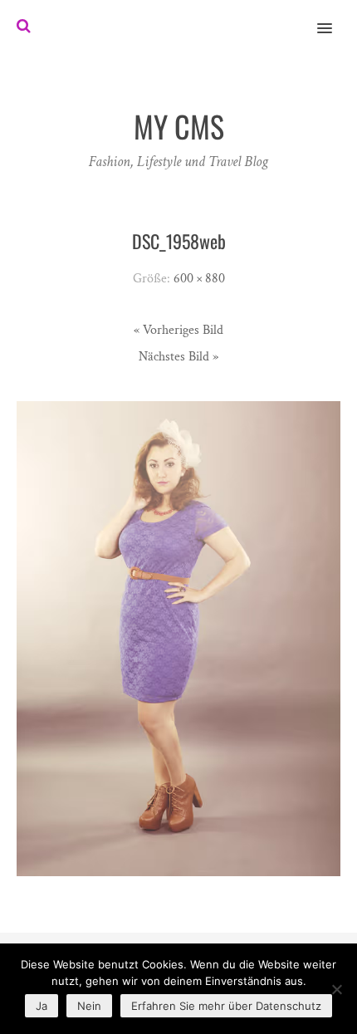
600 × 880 (199, 278)
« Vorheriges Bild (178, 330)
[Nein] (336, 989)
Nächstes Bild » (178, 356)
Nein (89, 1005)
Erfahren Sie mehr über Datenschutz (226, 1005)
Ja (41, 1005)
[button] (334, 17)
